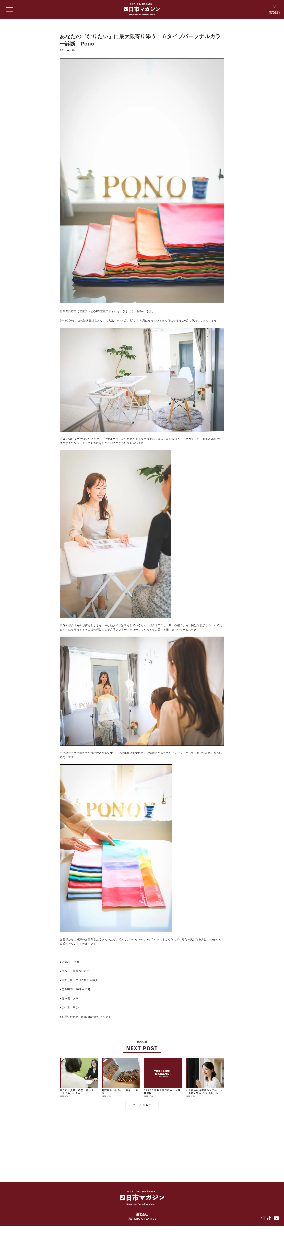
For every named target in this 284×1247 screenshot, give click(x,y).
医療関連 (129, 1141)
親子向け (180, 1151)
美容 (108, 1141)
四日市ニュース (75, 1162)
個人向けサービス (77, 1151)
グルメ (69, 1141)
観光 (151, 1141)
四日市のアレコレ (149, 1151)
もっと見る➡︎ (142, 1104)
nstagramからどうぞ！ (96, 1016)
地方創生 (172, 1141)
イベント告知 (200, 1141)
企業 (89, 1141)
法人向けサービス (113, 1151)
